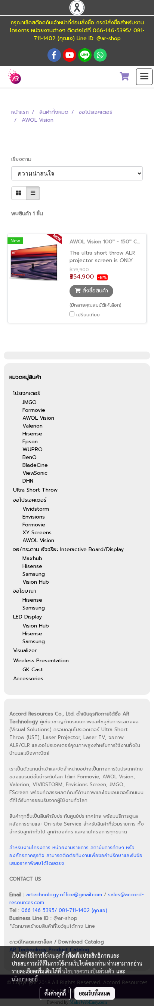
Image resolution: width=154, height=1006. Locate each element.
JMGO (29, 402)
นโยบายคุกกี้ (25, 979)
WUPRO (32, 449)
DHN (27, 481)
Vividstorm (35, 509)
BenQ (29, 457)
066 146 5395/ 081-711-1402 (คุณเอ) (64, 910)
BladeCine (35, 465)
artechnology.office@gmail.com (64, 894)
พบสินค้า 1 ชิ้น (27, 214)
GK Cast (32, 670)
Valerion (32, 426)
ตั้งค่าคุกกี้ (55, 993)
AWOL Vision (38, 418)
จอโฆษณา (24, 591)
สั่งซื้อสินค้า (94, 291)
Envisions (33, 517)
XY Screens (37, 533)
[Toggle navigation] (144, 77)
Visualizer (25, 650)
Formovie (33, 410)
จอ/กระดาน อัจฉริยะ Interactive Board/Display (68, 549)
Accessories (28, 679)
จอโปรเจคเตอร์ (29, 500)
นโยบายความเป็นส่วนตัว (88, 971)
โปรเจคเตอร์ (26, 393)
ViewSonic (34, 473)
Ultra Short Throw (35, 490)
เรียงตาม (24, 159)
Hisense (32, 434)
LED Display (27, 617)
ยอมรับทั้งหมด (94, 993)
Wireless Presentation (41, 661)
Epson (30, 442)
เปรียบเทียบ (88, 314)
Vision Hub (35, 582)
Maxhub (32, 558)
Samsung (33, 574)
